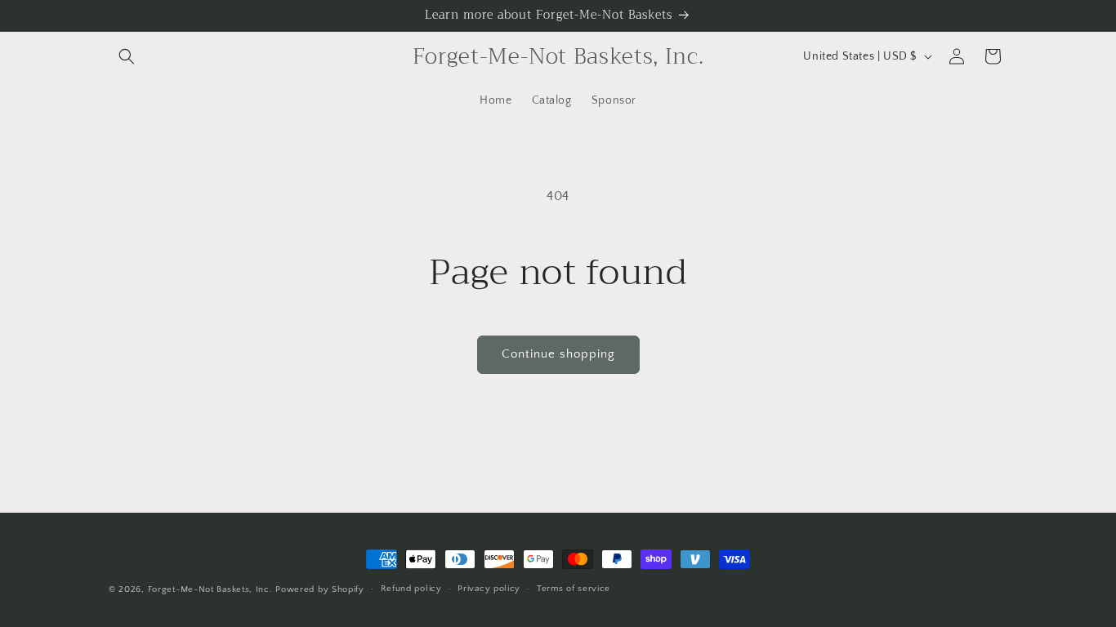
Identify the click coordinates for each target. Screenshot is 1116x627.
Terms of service (573, 589)
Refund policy (411, 589)
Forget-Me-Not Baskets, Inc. (212, 589)
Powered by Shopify (319, 589)
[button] (127, 56)
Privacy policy (489, 589)
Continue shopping (558, 354)
